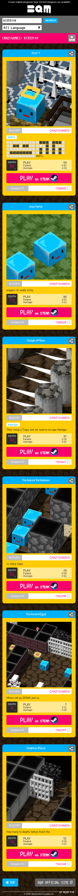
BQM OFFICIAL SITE (53, 883)
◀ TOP (10, 883)
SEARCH (50, 20)
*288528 (61, 322)
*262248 (61, 864)
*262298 (61, 596)
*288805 (61, 188)
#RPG (11, 137)
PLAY (34, 178)
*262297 (61, 730)
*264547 (61, 462)
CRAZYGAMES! (60, 130)
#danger (13, 424)
